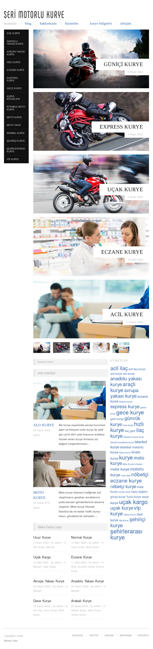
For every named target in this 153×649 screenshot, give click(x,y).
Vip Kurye (13, 159)
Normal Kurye (16, 133)
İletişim (125, 23)
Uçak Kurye (125, 189)
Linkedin (109, 635)
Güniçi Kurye (123, 64)
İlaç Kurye (70, 457)
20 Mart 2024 (135, 259)
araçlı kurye (122, 387)
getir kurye (117, 419)
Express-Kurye (79, 453)
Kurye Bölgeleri (101, 23)
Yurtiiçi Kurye (78, 614)
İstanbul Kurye (86, 457)
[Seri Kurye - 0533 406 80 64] (34, 13)
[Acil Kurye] (91, 308)
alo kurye (129, 374)
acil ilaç (119, 368)
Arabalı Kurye (55, 453)
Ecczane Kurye (86, 566)
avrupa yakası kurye (124, 393)
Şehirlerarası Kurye (16, 150)
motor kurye (119, 469)
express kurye (125, 406)
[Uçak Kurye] (91, 183)
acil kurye (116, 374)
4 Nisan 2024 (41, 542)
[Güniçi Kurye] (91, 58)
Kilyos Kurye (125, 452)
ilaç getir (130, 431)
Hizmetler (71, 23)
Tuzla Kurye (133, 497)
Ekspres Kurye (12, 79)
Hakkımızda (48, 23)
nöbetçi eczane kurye (129, 477)
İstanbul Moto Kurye (16, 108)
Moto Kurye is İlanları (132, 464)
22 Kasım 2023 (41, 586)
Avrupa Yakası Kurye (16, 53)
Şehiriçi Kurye (16, 140)
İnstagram (126, 635)
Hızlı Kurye (14, 62)
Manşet (50, 547)
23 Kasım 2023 (41, 430)
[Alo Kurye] (69, 401)
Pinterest (143, 635)
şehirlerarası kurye (126, 534)
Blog (28, 23)
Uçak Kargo (42, 557)
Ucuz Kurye (42, 537)
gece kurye (130, 412)
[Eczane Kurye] (91, 246)
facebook (77, 635)
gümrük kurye (125, 421)
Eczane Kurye (122, 252)
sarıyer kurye (125, 491)
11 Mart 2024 (78, 562)
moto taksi (125, 475)
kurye (126, 457)
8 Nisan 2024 (135, 72)
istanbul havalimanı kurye (122, 442)
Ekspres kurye (125, 401)
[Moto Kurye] (69, 470)
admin (36, 435)
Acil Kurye (126, 314)
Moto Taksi (14, 125)
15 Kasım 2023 (134, 322)
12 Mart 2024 (40, 562)
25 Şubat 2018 (79, 606)
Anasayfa (10, 23)
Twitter (93, 635)
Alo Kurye (43, 425)
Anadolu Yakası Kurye (15, 43)
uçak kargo (133, 501)
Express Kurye (121, 127)
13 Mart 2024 (78, 542)
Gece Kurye (14, 88)
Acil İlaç (37, 610)
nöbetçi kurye (123, 486)
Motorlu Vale (11, 640)
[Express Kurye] (91, 121)
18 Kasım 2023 (41, 606)
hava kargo (128, 425)
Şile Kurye (124, 520)
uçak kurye (121, 507)
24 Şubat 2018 (41, 502)
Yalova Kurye (130, 514)
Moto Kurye (14, 117)
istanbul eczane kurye (134, 436)
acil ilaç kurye (136, 369)
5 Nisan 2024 (135, 197)
